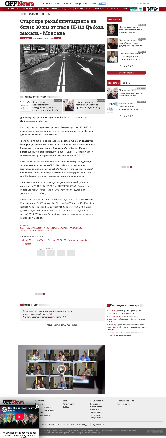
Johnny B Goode (116, 316)
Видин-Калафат (27, 228)
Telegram (26, 244)
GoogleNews (28, 240)
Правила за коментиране (96, 405)
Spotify (83, 240)
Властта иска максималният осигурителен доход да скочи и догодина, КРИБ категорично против (45, 107)
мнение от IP (114, 333)
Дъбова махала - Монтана (46, 228)
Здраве (89, 9)
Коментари (30, 305)
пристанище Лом (77, 228)
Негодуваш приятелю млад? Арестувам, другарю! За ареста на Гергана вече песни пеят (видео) (130, 45)
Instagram (73, 240)
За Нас (66, 407)
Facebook (52, 240)
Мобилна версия (42, 416)
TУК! (51, 314)
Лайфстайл (80, 3)
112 (70, 9)
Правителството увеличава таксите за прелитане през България (89, 105)
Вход (65, 401)
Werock (70, 424)
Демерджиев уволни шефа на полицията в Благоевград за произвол (130, 31)
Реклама (39, 404)
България (9, 9)
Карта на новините (125, 401)
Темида (63, 9)
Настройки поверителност (96, 416)
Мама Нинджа (83, 424)
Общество (39, 9)
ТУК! (63, 317)
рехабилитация (36, 231)
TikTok (60, 240)
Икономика (52, 9)
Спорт (57, 3)
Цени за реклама (43, 407)
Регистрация (68, 404)
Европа (124, 9)
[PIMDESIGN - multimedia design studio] (154, 432)
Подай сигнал (98, 424)
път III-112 (24, 231)
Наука (67, 3)
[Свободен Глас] (136, 9)
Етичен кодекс (124, 404)
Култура (114, 9)
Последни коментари (124, 305)
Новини (23, 14)
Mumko (112, 311)
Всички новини (126, 73)
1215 (111, 325)
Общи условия (96, 401)
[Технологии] (102, 4)
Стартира (64, 228)
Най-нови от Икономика (36, 96)
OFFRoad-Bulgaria (57, 424)
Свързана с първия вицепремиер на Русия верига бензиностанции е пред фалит (126, 318)
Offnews (47, 3)
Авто (93, 3)
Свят (18, 9)
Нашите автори (101, 9)
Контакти (39, 401)
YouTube (40, 240)
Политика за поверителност (96, 410)
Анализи (79, 9)
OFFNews (26, 38)
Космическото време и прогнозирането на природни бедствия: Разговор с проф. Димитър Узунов (131, 59)
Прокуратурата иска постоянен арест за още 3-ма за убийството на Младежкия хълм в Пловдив (126, 327)
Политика (27, 9)
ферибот (49, 231)
